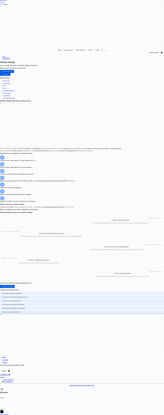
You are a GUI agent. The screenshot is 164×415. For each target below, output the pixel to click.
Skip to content (3, 0)
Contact (97, 50)
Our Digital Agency (68, 50)
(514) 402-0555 (5, 4)
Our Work (90, 50)
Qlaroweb (2, 2)
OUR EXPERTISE (80, 50)
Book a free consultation (7, 286)
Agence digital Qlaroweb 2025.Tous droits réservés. (82, 385)
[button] (82, 389)
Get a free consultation (154, 52)
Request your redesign (6, 71)
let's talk (4, 370)
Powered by (4, 414)
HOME (59, 50)
